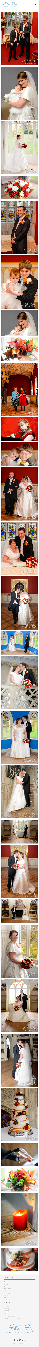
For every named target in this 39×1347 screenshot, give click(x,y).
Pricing (6, 1291)
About (6, 1284)
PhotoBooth (8, 1288)
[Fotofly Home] (9, 4)
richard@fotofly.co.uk (13, 1318)
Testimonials (8, 1293)
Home (5, 1281)
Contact (6, 1295)
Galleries (7, 1286)
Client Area (8, 1297)
